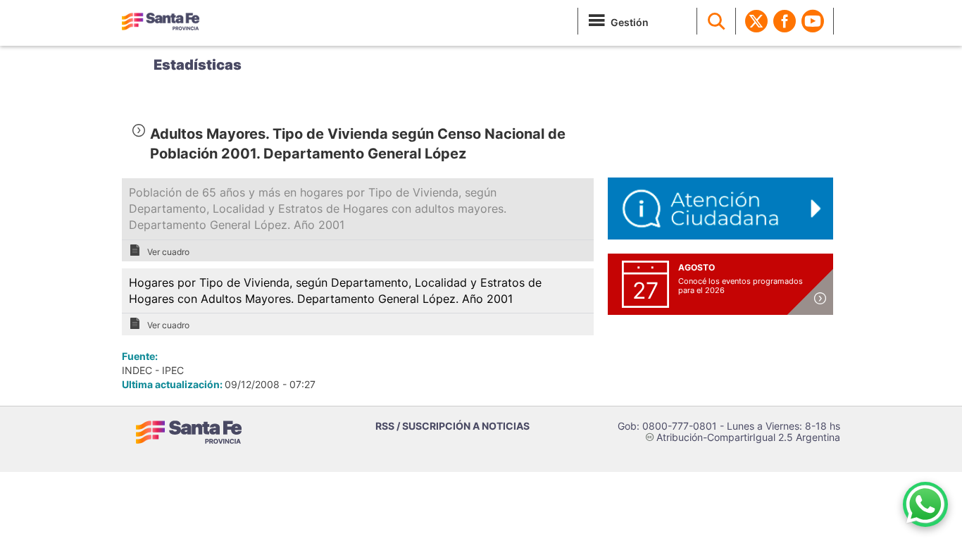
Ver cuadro (168, 252)
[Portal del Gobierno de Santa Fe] (160, 21)
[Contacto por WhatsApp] (925, 504)
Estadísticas (198, 64)
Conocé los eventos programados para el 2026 (740, 285)
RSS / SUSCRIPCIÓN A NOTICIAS (452, 426)
